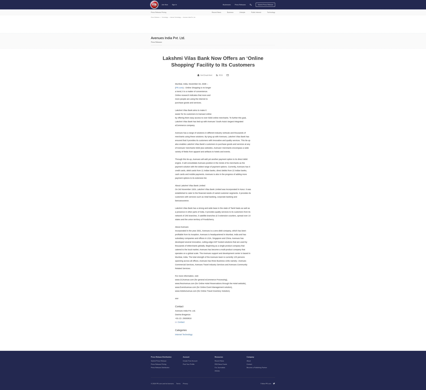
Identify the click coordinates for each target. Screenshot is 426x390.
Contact (181, 322)
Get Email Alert (206, 75)
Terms (178, 383)
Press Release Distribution (160, 367)
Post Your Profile (188, 364)
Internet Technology (175, 17)
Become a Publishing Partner (257, 367)
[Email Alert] (198, 75)
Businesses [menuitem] (227, 5)
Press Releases (155, 17)
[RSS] (217, 75)
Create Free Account (190, 361)
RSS (221, 75)
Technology (165, 17)
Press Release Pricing (158, 364)
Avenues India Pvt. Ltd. (189, 17)
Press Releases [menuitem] (240, 5)
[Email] (227, 75)
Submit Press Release (265, 5)
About (249, 361)
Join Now (165, 5)
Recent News (219, 361)
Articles (217, 371)
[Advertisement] (213, 25)
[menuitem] (251, 5)
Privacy (185, 383)
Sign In (174, 5)
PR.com (179, 88)
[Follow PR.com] (273, 383)
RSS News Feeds (221, 364)
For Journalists (220, 367)
